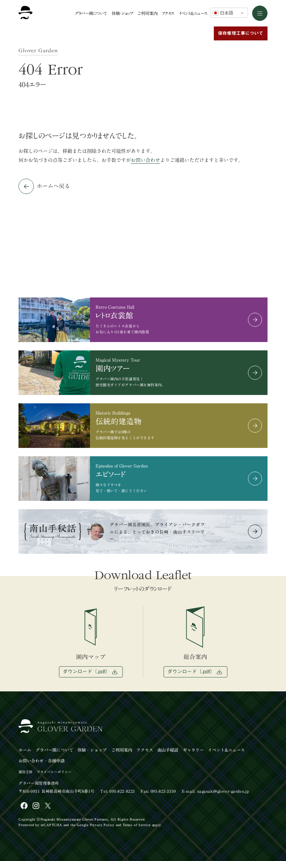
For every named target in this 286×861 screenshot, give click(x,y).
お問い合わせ (145, 160)
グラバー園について (91, 13)
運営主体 (25, 772)
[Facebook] (24, 805)
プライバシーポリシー (54, 772)
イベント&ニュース (193, 13)
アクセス (168, 13)
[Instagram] (36, 805)
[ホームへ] (25, 13)
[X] (47, 805)
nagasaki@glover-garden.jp (223, 791)
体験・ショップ (123, 13)
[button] (260, 13)
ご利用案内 (148, 13)
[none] (259, 829)
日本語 (225, 12)
